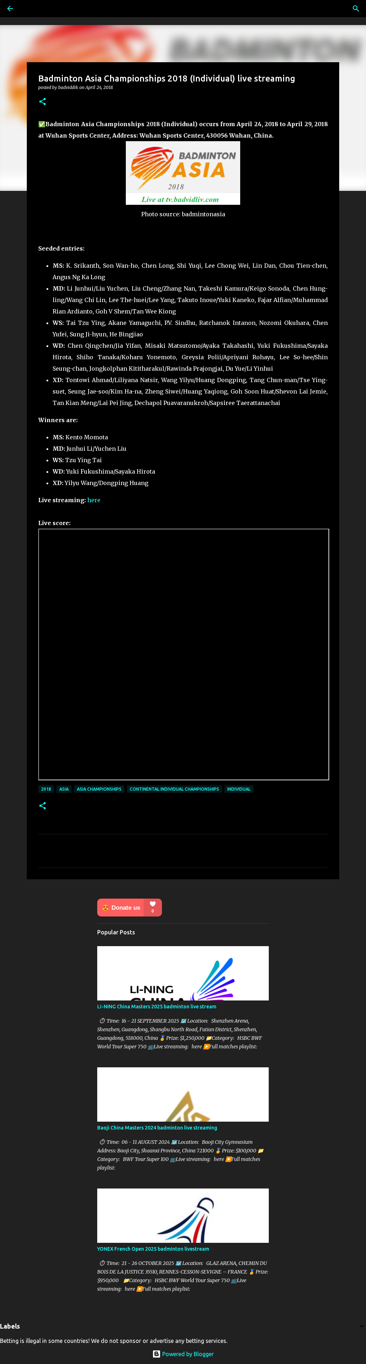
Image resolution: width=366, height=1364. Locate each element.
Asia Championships (99, 789)
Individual (239, 789)
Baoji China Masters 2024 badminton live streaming (157, 1128)
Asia (64, 789)
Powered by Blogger (187, 1354)
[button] (42, 102)
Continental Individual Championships (174, 789)
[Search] (356, 8)
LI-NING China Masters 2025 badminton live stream (156, 1006)
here (93, 500)
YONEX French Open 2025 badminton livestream (153, 1249)
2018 (46, 789)
